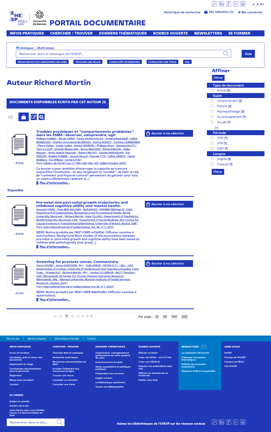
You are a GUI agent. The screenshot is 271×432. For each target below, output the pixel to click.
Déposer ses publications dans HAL (155, 367)
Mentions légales (37, 338)
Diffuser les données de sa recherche (153, 374)
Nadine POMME (58, 156)
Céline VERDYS (117, 156)
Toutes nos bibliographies (109, 387)
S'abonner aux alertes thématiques (194, 358)
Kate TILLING (94, 216)
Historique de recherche (182, 12)
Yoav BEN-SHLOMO (69, 209)
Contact (91, 338)
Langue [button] (219, 154)
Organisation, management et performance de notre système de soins (112, 355)
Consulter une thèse (162, 62)
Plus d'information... (55, 183)
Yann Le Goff (44, 149)
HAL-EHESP (230, 366)
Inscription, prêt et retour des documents (26, 358)
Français (223, 164)
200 (184, 316)
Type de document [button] (228, 85)
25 (157, 316)
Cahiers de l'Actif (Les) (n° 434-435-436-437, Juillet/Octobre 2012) (84, 163)
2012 (220, 138)
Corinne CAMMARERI (127, 142)
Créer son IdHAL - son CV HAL (155, 357)
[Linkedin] (221, 3)
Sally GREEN (93, 265)
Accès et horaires (19, 353)
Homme (222, 106)
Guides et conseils (20, 401)
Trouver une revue (88, 62)
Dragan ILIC (53, 272)
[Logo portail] (28, 17)
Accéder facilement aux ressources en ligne (66, 370)
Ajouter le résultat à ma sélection (23, 117)
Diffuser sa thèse (148, 353)
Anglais (222, 159)
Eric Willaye (56, 159)
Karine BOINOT (102, 142)
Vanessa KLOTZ (126, 145)
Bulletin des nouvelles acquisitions (194, 365)
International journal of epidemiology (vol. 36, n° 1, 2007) (78, 286)
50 (165, 316)
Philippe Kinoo (105, 145)
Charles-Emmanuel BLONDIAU (72, 142)
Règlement (16, 375)
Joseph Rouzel (79, 156)
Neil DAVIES (90, 209)
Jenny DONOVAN (66, 265)
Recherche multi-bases (65, 357)
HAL (187, 62)
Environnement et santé (109, 362)
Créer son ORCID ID (149, 362)
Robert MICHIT (87, 152)
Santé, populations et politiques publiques (113, 368)
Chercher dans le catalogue (68, 353)
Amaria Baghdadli (116, 138)
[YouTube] (235, 3)
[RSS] (214, 3)
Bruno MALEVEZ (91, 149)
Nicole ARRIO (67, 138)
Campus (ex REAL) (234, 362)
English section (103, 378)
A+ (262, 4)
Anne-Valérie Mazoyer (62, 152)
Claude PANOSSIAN (111, 152)
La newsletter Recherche (195, 353)
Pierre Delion (46, 145)
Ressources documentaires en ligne (42, 62)
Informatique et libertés (66, 338)
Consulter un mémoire (124, 62)
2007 (221, 148)
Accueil (222, 122)
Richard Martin (112, 149)
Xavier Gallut (64, 145)
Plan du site (13, 338)
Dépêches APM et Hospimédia (198, 371)
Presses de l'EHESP (235, 357)
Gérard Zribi (72, 159)
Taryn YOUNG (45, 265)
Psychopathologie (229, 111)
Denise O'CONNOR (101, 272)
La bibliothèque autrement (110, 382)
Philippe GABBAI (46, 138)
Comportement (227, 100)
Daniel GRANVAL (84, 145)
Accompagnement (230, 116)
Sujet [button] (217, 95)
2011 (220, 143)
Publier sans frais (148, 380)
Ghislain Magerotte (66, 149)
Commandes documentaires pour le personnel (25, 370)
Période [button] (219, 133)
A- (253, 4)
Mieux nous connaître (22, 380)
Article (222, 90)
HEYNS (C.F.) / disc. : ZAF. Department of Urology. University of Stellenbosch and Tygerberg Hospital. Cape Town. (87, 269)
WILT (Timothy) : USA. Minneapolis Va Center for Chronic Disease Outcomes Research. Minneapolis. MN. (86, 276)
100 (174, 316)
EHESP (228, 353)
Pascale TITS (98, 156)
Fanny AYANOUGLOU (90, 138)
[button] (214, 127)
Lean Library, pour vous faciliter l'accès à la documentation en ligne (27, 412)
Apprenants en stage (21, 364)
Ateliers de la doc (19, 406)
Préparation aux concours (109, 373)
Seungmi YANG (45, 209)
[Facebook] (228, 3)
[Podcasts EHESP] (242, 3)
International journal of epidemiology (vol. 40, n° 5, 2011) (78, 227)
